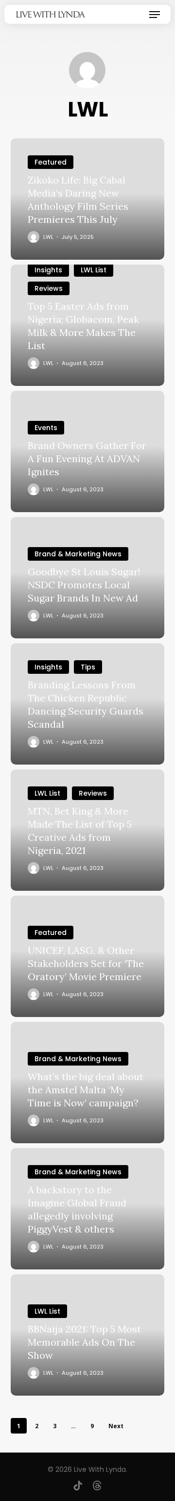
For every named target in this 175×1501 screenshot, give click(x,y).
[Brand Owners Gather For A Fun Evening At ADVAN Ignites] (88, 451)
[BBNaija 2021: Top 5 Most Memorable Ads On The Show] (88, 1335)
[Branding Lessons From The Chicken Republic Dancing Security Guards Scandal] (88, 704)
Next (115, 1426)
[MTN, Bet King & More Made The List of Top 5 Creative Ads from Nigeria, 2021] (88, 830)
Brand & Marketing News (78, 554)
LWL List (93, 270)
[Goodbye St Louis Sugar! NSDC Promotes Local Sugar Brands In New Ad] (88, 577)
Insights (48, 270)
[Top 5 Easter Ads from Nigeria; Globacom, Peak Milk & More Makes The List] (88, 325)
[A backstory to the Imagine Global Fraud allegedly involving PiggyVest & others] (88, 1208)
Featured (51, 162)
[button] (154, 14)
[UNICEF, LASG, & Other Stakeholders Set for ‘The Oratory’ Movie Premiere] (88, 956)
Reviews (49, 288)
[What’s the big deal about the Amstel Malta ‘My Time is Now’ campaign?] (88, 1082)
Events (46, 428)
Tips (88, 667)
